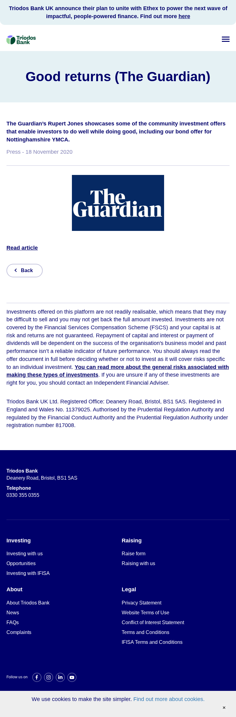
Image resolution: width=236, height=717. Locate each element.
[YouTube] (72, 677)
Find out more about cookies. (169, 699)
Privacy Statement (141, 602)
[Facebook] (36, 677)
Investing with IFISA (28, 573)
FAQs (12, 622)
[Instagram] (48, 677)
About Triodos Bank (27, 602)
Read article (22, 248)
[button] (226, 38)
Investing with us (24, 553)
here (184, 16)
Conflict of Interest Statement (153, 622)
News (12, 612)
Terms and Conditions (145, 632)
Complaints (18, 632)
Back (27, 270)
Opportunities (21, 563)
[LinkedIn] (60, 677)
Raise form (133, 553)
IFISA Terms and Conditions (152, 642)
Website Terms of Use (145, 612)
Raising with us (138, 563)
